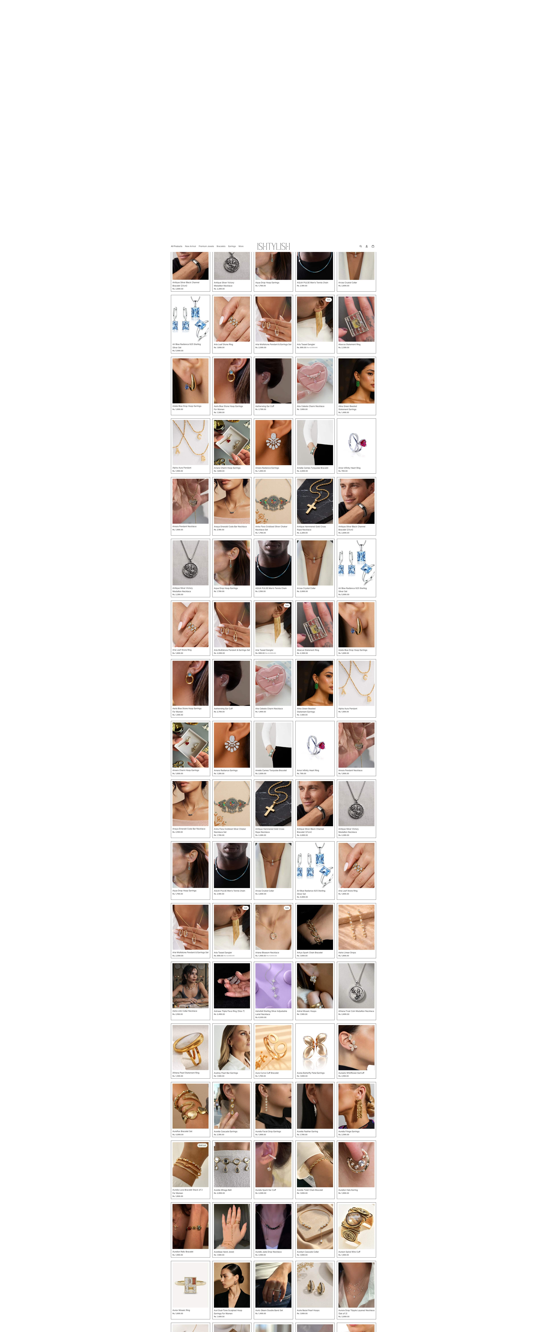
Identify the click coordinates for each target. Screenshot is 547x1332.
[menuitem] (241, 5)
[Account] (367, 5)
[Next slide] (204, 17)
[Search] (361, 5)
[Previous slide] (177, 17)
